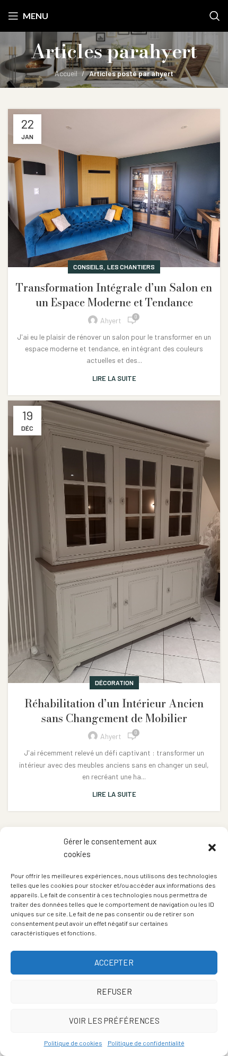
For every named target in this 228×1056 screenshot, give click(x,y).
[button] (212, 847)
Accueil (66, 73)
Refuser (114, 991)
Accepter (114, 962)
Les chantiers (131, 266)
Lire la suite (114, 378)
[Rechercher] (214, 15)
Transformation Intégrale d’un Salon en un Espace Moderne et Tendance (114, 295)
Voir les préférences (114, 1020)
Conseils (88, 266)
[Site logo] (114, 15)
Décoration (114, 682)
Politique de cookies (73, 1042)
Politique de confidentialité (146, 1042)
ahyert (167, 51)
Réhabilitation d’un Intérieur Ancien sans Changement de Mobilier (114, 710)
